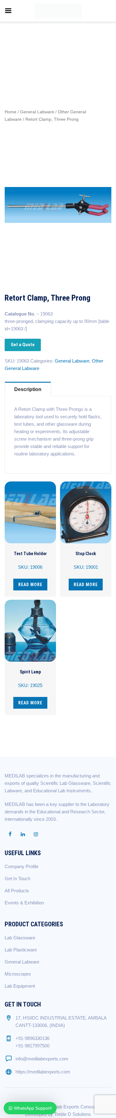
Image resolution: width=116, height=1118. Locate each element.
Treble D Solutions (72, 1114)
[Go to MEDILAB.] (12, 49)
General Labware (37, 112)
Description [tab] (27, 389)
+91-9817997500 (32, 1045)
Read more (30, 584)
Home (10, 112)
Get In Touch (17, 878)
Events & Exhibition (24, 902)
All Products (17, 890)
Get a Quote (23, 344)
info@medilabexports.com (41, 1058)
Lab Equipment (20, 986)
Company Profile (21, 866)
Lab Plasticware (21, 949)
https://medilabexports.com (42, 1071)
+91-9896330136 (32, 1038)
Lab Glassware (20, 937)
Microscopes (18, 974)
